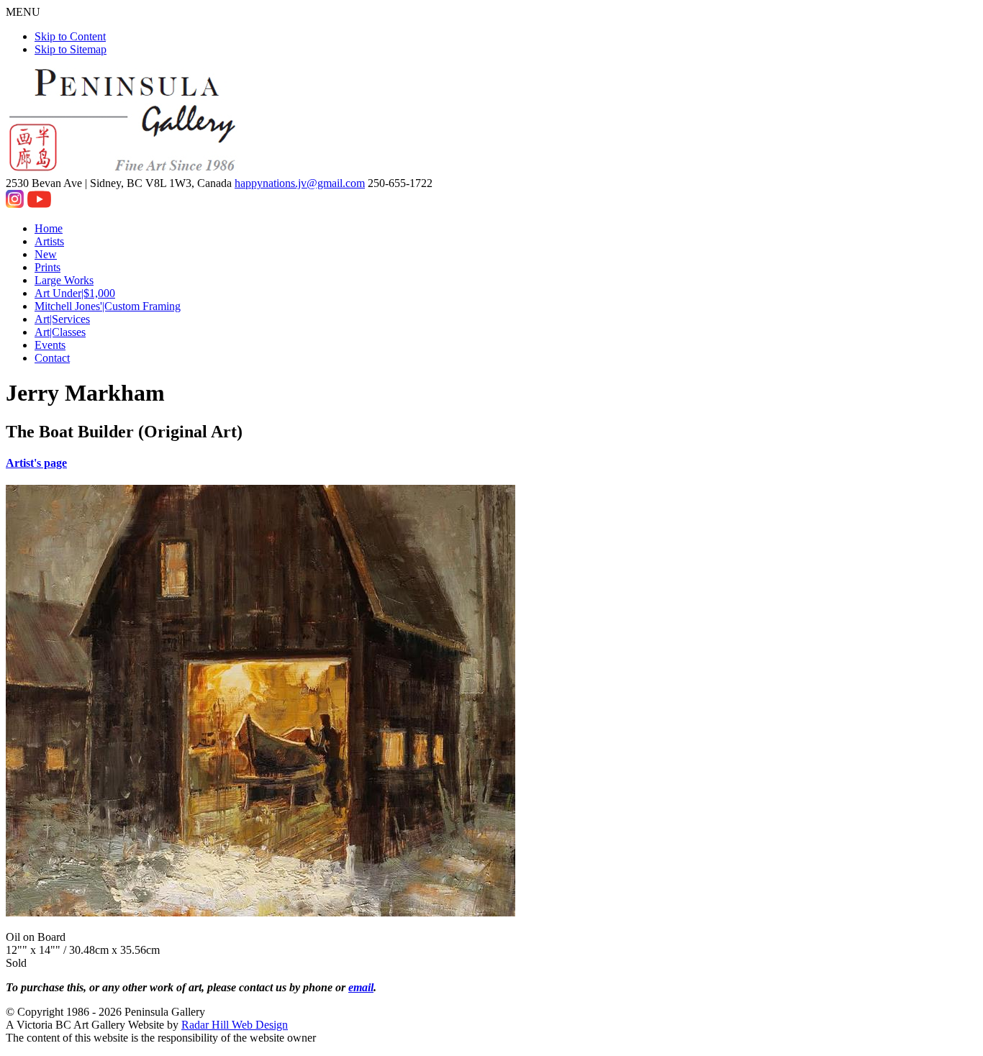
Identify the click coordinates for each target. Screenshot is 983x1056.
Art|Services (62, 319)
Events (50, 345)
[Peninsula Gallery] (124, 170)
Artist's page (36, 463)
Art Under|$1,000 (75, 293)
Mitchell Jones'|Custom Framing (108, 306)
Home (49, 228)
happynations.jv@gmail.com (300, 183)
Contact (52, 358)
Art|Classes (60, 332)
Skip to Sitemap (71, 49)
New (46, 254)
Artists (49, 241)
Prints (47, 267)
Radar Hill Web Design (234, 1025)
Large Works (64, 280)
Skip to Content (70, 36)
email (360, 987)
